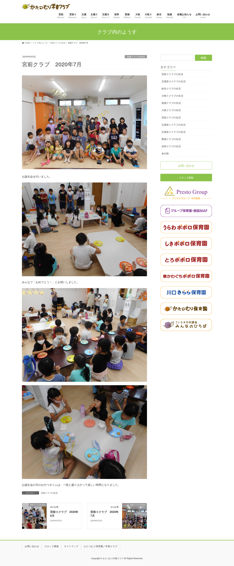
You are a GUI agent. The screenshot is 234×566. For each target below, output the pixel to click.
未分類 (165, 153)
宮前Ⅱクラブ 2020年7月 (104, 514)
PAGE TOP (226, 546)
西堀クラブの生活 (171, 139)
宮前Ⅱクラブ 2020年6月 (64, 514)
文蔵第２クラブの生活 (174, 131)
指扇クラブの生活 (171, 103)
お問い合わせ (32, 546)
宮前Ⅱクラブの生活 (172, 74)
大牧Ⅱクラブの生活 (172, 95)
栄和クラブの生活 (171, 146)
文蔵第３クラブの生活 (174, 81)
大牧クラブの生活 (171, 110)
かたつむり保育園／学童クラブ (100, 546)
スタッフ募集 (51, 546)
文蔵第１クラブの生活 (174, 124)
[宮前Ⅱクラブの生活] (34, 515)
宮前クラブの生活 (136, 56)
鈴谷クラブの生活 (171, 88)
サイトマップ (71, 546)
